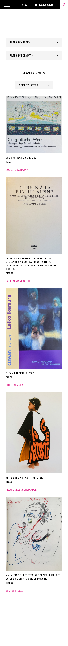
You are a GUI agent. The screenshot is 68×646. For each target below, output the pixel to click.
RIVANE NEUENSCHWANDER (21, 489)
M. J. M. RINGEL (14, 590)
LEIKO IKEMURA (14, 385)
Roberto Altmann (17, 169)
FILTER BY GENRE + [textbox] (20, 42)
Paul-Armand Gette (18, 281)
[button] (7, 4)
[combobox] (34, 42)
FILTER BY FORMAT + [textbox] (21, 55)
